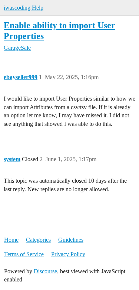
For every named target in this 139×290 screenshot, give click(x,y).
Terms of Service (24, 254)
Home (11, 240)
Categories (38, 240)
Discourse (45, 271)
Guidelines (70, 240)
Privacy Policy (68, 254)
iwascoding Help (23, 7)
